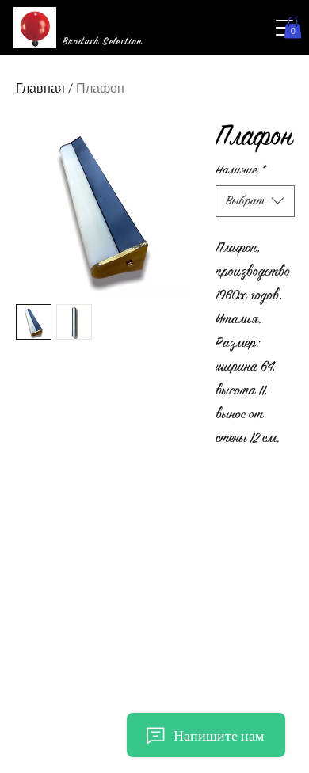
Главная (40, 88)
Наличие (241, 170)
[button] (293, 27)
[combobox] (255, 201)
